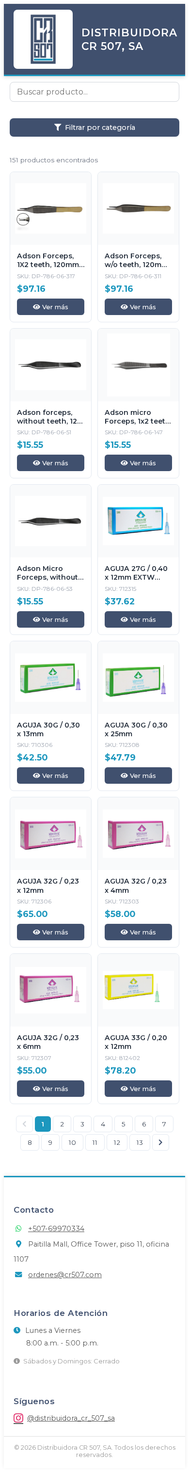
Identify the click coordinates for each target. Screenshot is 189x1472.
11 (95, 1142)
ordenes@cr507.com (65, 1274)
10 (72, 1142)
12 (117, 1142)
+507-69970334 (56, 1228)
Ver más (54, 307)
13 (140, 1142)
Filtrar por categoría (100, 127)
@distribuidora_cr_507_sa (71, 1418)
